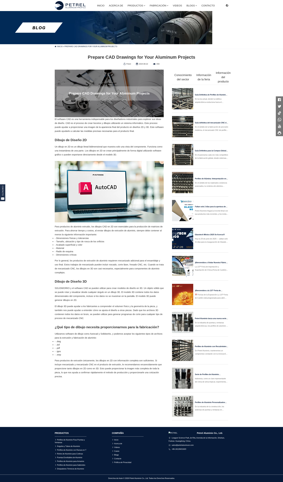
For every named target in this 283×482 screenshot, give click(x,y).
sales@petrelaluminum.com (183, 445)
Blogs (115, 455)
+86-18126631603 (179, 449)
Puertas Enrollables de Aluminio (68, 457)
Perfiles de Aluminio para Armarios (69, 461)
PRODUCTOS (135, 5)
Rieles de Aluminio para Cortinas (69, 454)
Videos (116, 447)
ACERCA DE (116, 5)
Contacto (116, 459)
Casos (115, 451)
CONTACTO (208, 5)
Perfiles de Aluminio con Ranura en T (70, 450)
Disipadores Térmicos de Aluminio (69, 469)
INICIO (100, 5)
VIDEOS (177, 5)
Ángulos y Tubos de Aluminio (67, 446)
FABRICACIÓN (158, 5)
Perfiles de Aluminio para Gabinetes (70, 465)
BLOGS (190, 5)
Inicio (115, 440)
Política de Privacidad (121, 462)
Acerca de (117, 444)
